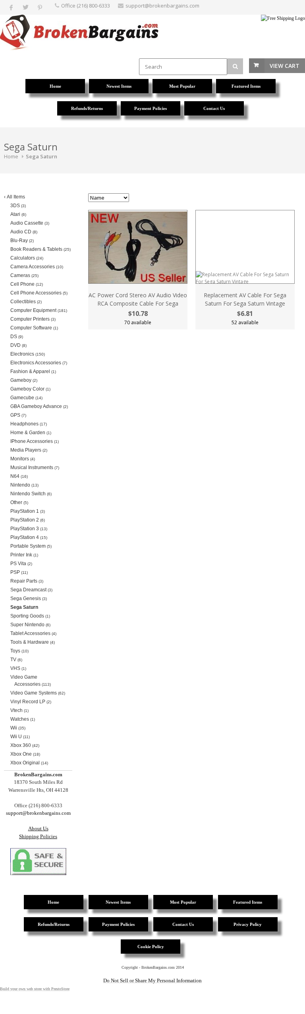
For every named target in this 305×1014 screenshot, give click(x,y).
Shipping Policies (38, 836)
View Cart (284, 65)
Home (11, 156)
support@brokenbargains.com (162, 5)
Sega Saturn (41, 156)
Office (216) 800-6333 (85, 5)
